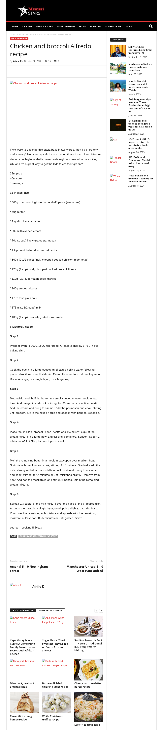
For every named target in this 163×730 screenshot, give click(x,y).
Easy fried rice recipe (87, 724)
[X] (46, 71)
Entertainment (66, 26)
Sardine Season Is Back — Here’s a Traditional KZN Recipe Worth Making (88, 645)
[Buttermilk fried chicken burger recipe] (56, 669)
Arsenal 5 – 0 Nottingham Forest (29, 569)
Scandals (95, 26)
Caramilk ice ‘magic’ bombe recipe (22, 717)
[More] (83, 71)
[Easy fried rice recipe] (88, 707)
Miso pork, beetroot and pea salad (22, 684)
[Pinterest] (56, 71)
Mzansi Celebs (44, 26)
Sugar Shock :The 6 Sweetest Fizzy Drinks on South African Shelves (55, 645)
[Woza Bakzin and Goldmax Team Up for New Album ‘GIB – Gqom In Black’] (118, 180)
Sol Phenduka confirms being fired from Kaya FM (139, 50)
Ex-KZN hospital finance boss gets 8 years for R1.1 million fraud (140, 125)
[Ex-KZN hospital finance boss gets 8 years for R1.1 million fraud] (118, 125)
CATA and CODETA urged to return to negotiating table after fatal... (138, 143)
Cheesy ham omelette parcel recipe (87, 684)
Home (15, 26)
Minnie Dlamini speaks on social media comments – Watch (139, 85)
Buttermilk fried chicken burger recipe (55, 684)
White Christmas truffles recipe (52, 717)
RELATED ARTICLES (23, 610)
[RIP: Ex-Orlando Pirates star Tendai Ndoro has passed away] (118, 162)
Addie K (17, 60)
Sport (82, 26)
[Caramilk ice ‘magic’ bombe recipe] (24, 702)
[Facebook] (37, 71)
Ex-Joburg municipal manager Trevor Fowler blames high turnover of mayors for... (139, 105)
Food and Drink (26, 34)
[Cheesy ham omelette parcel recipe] (88, 669)
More (128, 26)
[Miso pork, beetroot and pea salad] (24, 669)
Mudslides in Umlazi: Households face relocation (140, 67)
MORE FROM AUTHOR (50, 610)
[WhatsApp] (65, 71)
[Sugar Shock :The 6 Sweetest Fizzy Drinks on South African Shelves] (56, 626)
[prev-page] (96, 610)
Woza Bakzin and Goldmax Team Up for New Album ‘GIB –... (140, 178)
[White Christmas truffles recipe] (56, 702)
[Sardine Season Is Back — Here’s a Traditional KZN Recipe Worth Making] (88, 626)
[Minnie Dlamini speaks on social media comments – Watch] (118, 85)
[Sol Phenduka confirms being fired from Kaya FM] (118, 51)
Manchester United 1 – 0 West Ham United (85, 569)
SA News (27, 26)
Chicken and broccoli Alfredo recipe (38, 536)
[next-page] (101, 610)
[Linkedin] (74, 71)
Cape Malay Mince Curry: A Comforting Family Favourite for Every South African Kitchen (22, 647)
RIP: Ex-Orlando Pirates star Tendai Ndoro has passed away (139, 162)
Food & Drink (113, 26)
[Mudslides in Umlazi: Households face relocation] (118, 68)
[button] (150, 26)
